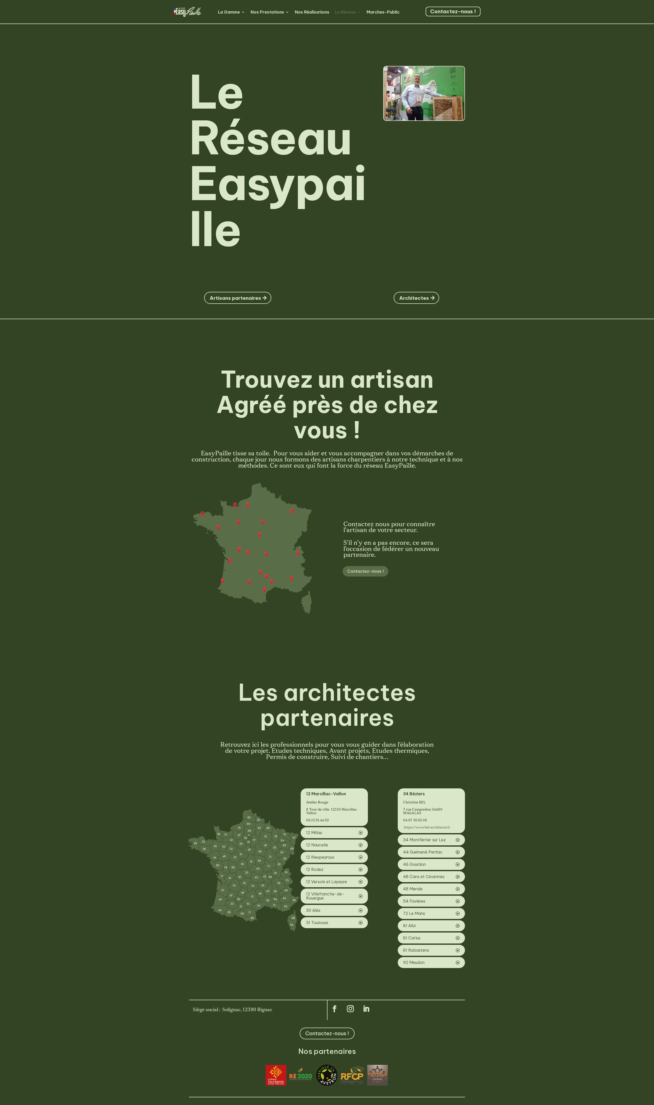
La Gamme (229, 12)
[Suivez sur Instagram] (350, 1009)
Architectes (414, 298)
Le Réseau (345, 12)
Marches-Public (383, 12)
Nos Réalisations (312, 12)
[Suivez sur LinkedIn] (366, 1009)
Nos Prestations (267, 12)
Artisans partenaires (235, 298)
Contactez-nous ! (453, 11)
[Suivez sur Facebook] (334, 1009)
